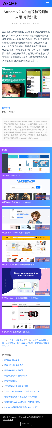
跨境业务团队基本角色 (13, 365)
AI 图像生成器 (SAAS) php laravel (16, 202)
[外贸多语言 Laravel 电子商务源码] (26, 218)
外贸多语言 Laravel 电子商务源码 (16, 232)
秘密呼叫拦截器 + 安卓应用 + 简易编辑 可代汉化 (37, 343)
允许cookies (26, 424)
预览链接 (6, 108)
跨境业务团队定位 (11, 360)
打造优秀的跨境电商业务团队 (16, 386)
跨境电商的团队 (10, 381)
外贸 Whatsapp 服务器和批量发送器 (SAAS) (20, 298)
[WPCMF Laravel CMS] (26, 163)
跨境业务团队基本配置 (13, 370)
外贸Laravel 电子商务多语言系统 (15, 332)
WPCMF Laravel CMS (11, 175)
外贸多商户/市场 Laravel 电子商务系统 (18, 264)
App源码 (12, 112)
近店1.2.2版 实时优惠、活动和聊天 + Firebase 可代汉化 (13, 343)
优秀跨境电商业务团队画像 (15, 376)
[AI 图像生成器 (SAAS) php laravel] (26, 189)
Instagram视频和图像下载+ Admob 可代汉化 (22, 407)
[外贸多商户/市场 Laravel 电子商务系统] (26, 249)
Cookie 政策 (8, 420)
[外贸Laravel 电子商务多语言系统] (26, 315)
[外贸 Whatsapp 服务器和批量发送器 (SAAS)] (26, 282)
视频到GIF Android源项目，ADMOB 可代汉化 (22, 402)
